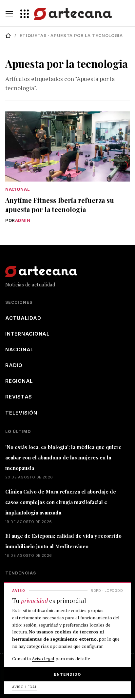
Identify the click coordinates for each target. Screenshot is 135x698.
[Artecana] (66, 14)
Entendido (67, 674)
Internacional (27, 334)
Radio (14, 365)
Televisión (21, 413)
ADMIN (22, 220)
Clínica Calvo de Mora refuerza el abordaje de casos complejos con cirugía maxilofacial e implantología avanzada (60, 502)
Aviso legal (43, 658)
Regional (19, 381)
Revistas (18, 397)
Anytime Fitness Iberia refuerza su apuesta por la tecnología (59, 205)
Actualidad (23, 318)
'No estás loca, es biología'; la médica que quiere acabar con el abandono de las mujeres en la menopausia (63, 457)
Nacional (17, 189)
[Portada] (8, 36)
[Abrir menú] (9, 14)
